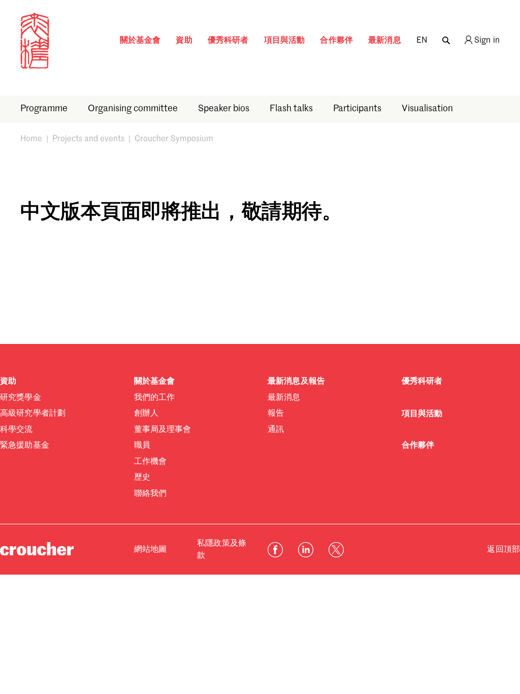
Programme (44, 108)
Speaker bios (223, 108)
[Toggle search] (446, 38)
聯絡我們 (150, 494)
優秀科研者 (228, 41)
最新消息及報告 (296, 381)
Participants (357, 108)
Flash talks (291, 108)
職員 (142, 445)
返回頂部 (503, 550)
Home (31, 139)
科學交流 (16, 430)
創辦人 (146, 413)
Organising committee (133, 108)
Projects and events (88, 139)
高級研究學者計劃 (33, 413)
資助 (184, 41)
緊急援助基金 (24, 445)
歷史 (142, 478)
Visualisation (427, 108)
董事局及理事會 (162, 430)
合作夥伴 (336, 41)
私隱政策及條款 (221, 550)
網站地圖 (150, 550)
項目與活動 (284, 41)
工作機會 (150, 462)
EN (421, 41)
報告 (276, 413)
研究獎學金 (20, 398)
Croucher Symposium (174, 139)
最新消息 (384, 41)
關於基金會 (140, 41)
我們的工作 (154, 398)
